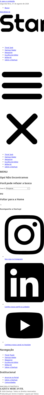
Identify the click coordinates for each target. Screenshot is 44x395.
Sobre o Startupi (11, 60)
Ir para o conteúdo (7, 1)
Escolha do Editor (11, 55)
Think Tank (9, 47)
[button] (22, 107)
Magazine (8, 52)
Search (2, 188)
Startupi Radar (10, 50)
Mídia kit (8, 57)
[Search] (29, 188)
